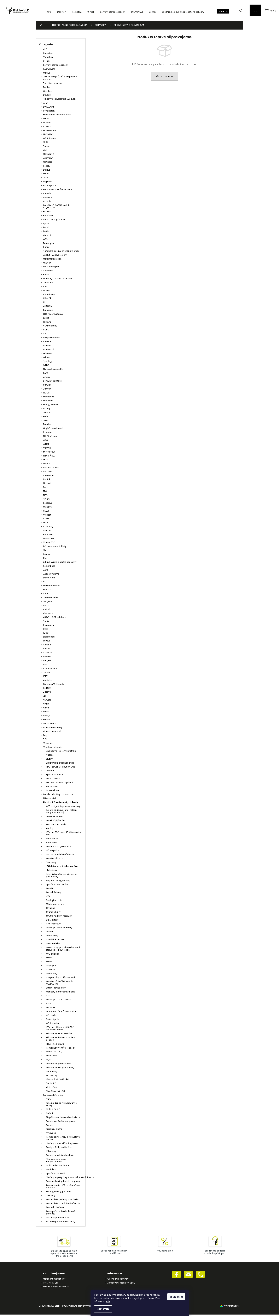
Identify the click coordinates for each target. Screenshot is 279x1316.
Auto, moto (52, 838)
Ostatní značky (51, 467)
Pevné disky (52, 935)
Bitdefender (49, 636)
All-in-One (51, 1087)
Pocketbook (49, 565)
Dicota (46, 463)
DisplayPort (51, 965)
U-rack (46, 61)
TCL (45, 739)
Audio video (52, 786)
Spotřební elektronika (57, 884)
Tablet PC (51, 1083)
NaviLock (47, 197)
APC (45, 49)
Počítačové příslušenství (58, 1063)
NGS (45, 664)
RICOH (46, 392)
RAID (48, 995)
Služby (46, 142)
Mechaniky (51, 973)
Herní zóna (48, 215)
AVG (45, 333)
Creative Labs (50, 668)
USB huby (51, 969)
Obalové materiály (52, 727)
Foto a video (49, 130)
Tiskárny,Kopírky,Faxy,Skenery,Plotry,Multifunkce (64, 1177)
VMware (47, 699)
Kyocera (47, 432)
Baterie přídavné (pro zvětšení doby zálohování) (61, 811)
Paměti (49, 888)
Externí (49, 961)
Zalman (47, 388)
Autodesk (48, 471)
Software (50, 1007)
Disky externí (52, 919)
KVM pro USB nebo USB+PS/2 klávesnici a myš (60, 1028)
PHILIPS (46, 719)
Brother (47, 87)
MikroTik (47, 298)
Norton (46, 648)
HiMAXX (47, 688)
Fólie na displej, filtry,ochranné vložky (61, 1104)
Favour (46, 640)
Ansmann (48, 157)
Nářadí (49, 1113)
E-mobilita (48, 625)
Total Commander (52, 83)
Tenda (46, 672)
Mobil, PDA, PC (53, 1109)
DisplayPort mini (54, 900)
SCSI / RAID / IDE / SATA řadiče (61, 1011)
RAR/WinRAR (49, 68)
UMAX (46, 510)
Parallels (47, 424)
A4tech (47, 193)
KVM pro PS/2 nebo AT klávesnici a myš (63, 833)
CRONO (47, 262)
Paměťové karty (54, 858)
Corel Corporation (52, 258)
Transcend (48, 282)
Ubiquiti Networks (51, 337)
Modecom (48, 396)
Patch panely (53, 778)
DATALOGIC (49, 538)
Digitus (46, 169)
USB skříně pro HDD (55, 939)
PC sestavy (51, 1075)
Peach (46, 165)
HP (44, 302)
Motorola (47, 122)
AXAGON (47, 652)
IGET (45, 676)
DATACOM (48, 106)
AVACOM (47, 306)
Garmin (47, 447)
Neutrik (46, 479)
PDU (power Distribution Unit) (61, 766)
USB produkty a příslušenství (60, 977)
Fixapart (47, 483)
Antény (49, 828)
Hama (46, 274)
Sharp (46, 550)
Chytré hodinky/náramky (59, 915)
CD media (51, 1015)
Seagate (47, 601)
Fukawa (47, 321)
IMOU (45, 632)
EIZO (45, 495)
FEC (45, 491)
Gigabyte (48, 506)
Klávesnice (51, 1055)
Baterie (49, 1125)
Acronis (47, 201)
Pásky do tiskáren (55, 1207)
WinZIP (46, 357)
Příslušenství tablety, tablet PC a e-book (62, 1038)
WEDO (46, 365)
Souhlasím (176, 1297)
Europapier (48, 243)
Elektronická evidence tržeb (57, 114)
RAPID (46, 518)
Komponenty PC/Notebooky (57, 189)
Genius (46, 72)
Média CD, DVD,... (54, 1051)
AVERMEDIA (48, 475)
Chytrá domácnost (53, 428)
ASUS (45, 439)
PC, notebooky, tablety (54, 546)
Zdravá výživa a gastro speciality (59, 562)
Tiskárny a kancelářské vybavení (59, 98)
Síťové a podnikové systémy (60, 1221)
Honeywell (48, 534)
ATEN (45, 102)
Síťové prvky (49, 185)
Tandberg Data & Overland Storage (61, 250)
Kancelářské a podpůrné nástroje (63, 1203)
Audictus (47, 680)
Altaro (46, 443)
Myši (48, 1059)
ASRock (47, 609)
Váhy (48, 1099)
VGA (48, 896)
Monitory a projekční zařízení (57, 278)
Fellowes (47, 353)
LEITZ (45, 522)
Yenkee (47, 644)
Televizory (51, 862)
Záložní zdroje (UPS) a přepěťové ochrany (60, 78)
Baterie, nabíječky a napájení (60, 1121)
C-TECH (47, 341)
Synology (47, 361)
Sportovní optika (54, 774)
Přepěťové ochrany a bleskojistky (63, 1117)
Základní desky (53, 892)
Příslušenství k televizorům (62, 866)
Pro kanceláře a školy (54, 1095)
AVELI (45, 286)
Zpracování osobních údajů (121, 1283)
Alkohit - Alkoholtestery (55, 254)
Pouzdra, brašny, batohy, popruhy (63, 1181)
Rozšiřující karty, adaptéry (59, 927)
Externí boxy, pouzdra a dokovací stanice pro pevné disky (63, 948)
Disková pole (52, 1019)
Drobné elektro (53, 943)
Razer (46, 711)
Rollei (45, 416)
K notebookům (53, 923)
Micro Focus (49, 451)
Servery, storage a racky (55, 64)
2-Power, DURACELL (52, 381)
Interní (49, 931)
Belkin (46, 231)
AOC (45, 569)
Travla (46, 146)
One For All (48, 349)
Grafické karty (53, 911)
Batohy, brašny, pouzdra (58, 1191)
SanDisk (47, 384)
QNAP (46, 223)
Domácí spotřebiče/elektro (60, 854)
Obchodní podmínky (117, 1279)
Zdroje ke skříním (54, 816)
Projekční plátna (54, 1128)
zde (108, 1301)
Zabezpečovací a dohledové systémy (60, 1212)
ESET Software (50, 436)
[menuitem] (49, 12)
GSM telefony (50, 325)
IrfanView (48, 53)
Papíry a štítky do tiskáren (59, 1147)
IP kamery (51, 1151)
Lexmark (47, 290)
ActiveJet (48, 270)
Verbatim (48, 57)
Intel (45, 629)
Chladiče (50, 908)
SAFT (45, 373)
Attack (46, 377)
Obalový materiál (52, 731)
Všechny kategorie (52, 747)
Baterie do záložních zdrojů (60, 1155)
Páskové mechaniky (56, 824)
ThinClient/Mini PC (55, 1091)
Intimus (47, 345)
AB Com (47, 530)
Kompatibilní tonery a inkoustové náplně (63, 1138)
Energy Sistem (50, 404)
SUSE (45, 420)
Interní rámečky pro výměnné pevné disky (61, 875)
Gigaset (47, 514)
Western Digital (51, 266)
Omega (47, 408)
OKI (45, 150)
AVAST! (46, 593)
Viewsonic (48, 743)
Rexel (45, 227)
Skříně (49, 957)
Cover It (47, 126)
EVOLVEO (47, 211)
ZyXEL (46, 177)
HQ (44, 581)
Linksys (46, 715)
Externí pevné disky (56, 987)
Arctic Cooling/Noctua (54, 219)
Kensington (49, 110)
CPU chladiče (52, 953)
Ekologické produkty (53, 369)
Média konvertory (55, 904)
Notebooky (51, 1071)
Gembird (47, 91)
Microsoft (48, 400)
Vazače (50, 754)
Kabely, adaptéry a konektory (58, 794)
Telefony (50, 1195)
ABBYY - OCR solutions (54, 617)
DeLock (47, 94)
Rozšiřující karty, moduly (58, 999)
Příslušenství (49, 798)
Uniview (47, 656)
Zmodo (47, 412)
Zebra (46, 487)
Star (45, 558)
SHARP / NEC (49, 455)
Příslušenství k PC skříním (59, 1033)
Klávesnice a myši (55, 1043)
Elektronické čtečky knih (58, 1079)
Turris (46, 621)
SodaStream (49, 723)
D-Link (46, 118)
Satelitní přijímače (55, 820)
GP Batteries (49, 138)
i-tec (45, 459)
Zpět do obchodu (164, 76)
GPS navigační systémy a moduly (63, 806)
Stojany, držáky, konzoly (58, 880)
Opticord (47, 161)
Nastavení (103, 1309)
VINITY (46, 703)
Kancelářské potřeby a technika (62, 1199)
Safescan (48, 310)
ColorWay (48, 526)
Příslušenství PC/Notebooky (60, 1067)
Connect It (48, 154)
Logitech (47, 181)
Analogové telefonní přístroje (61, 750)
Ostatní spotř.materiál (57, 1217)
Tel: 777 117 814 (50, 1283)
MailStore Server (51, 585)
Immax (46, 605)
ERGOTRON (48, 134)
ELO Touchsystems (53, 314)
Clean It (47, 235)
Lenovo (47, 554)
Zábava (47, 691)
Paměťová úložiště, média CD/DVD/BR (56, 206)
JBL (44, 695)
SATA (48, 1003)
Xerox (46, 247)
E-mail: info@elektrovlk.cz (56, 1287)
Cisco (46, 707)
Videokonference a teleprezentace (56, 1160)
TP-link (46, 498)
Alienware (48, 613)
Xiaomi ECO (49, 542)
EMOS (46, 173)
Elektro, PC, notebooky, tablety (60, 802)
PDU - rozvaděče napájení (59, 782)
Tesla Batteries (50, 597)
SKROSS (47, 589)
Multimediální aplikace (57, 1165)
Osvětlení (51, 1169)
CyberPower (49, 294)
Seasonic (47, 502)
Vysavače (51, 1132)
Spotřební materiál (55, 1173)
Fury (45, 735)
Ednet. (46, 317)
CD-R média (52, 1023)
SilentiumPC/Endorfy (53, 684)
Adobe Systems (51, 573)
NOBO (46, 329)
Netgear (47, 660)
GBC (45, 239)
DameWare (49, 577)
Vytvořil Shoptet (232, 1306)
